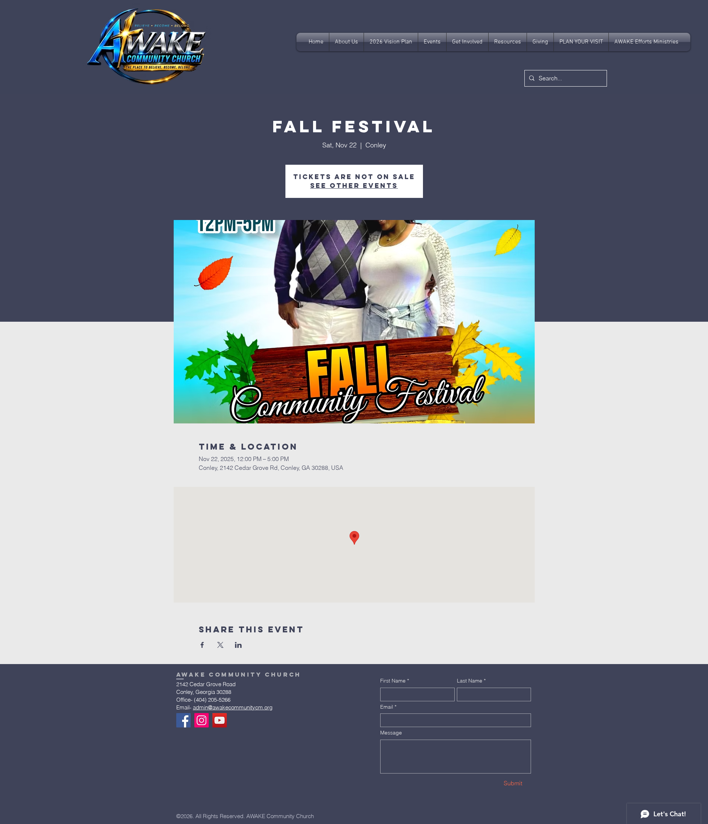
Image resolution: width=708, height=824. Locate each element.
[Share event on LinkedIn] (238, 645)
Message (391, 732)
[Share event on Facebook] (202, 645)
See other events (354, 185)
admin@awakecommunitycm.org (233, 707)
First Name (394, 680)
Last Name (471, 680)
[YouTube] (219, 720)
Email (388, 706)
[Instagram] (201, 720)
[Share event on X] (220, 645)
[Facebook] (183, 720)
